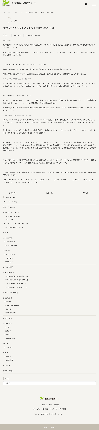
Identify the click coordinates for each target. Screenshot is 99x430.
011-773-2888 (43, 414)
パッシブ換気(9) (10, 254)
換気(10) (8, 302)
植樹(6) (7, 335)
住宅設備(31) (7, 251)
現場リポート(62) (8, 272)
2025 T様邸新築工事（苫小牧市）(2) (16, 280)
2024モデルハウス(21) (10, 202)
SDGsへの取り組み (54, 405)
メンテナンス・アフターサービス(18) (16, 223)
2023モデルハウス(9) (9, 207)
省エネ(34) (8, 309)
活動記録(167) (7, 323)
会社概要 (44, 405)
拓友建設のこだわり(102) (11, 212)
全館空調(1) (9, 258)
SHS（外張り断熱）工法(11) (14, 227)
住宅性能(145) (7, 298)
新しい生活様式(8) (11, 245)
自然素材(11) (9, 360)
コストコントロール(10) (12, 216)
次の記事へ (86, 193)
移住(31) (5, 344)
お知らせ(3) (6, 365)
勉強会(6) (8, 331)
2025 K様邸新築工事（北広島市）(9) (16, 276)
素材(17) (5, 353)
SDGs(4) (5, 232)
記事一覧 (49, 193)
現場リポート (17, 35)
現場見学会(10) (10, 338)
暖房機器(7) (9, 262)
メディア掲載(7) (8, 267)
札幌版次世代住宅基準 (33, 35)
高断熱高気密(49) (10, 313)
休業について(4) (8, 371)
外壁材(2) (8, 356)
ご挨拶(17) (8, 327)
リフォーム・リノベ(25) (10, 293)
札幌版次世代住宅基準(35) (13, 305)
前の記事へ (13, 193)
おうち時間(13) (10, 242)
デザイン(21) (9, 220)
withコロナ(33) (8, 238)
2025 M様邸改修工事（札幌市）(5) (15, 287)
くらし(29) (8, 347)
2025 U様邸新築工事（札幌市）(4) (15, 284)
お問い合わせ (58, 414)
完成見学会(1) (7, 318)
